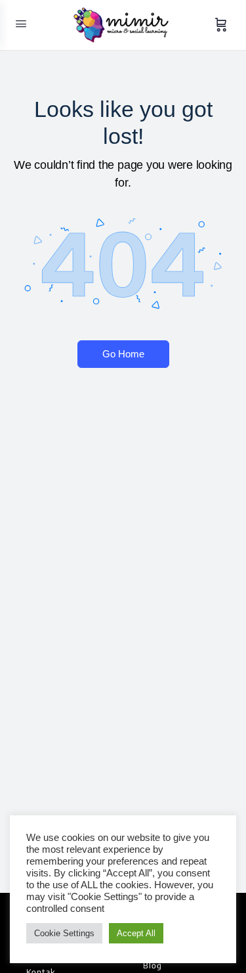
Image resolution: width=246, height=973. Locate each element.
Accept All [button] (136, 933)
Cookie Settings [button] (64, 933)
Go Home (123, 353)
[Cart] (221, 25)
